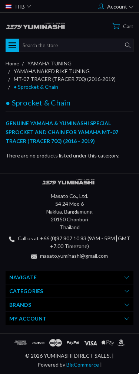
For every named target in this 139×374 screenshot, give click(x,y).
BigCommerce (82, 364)
